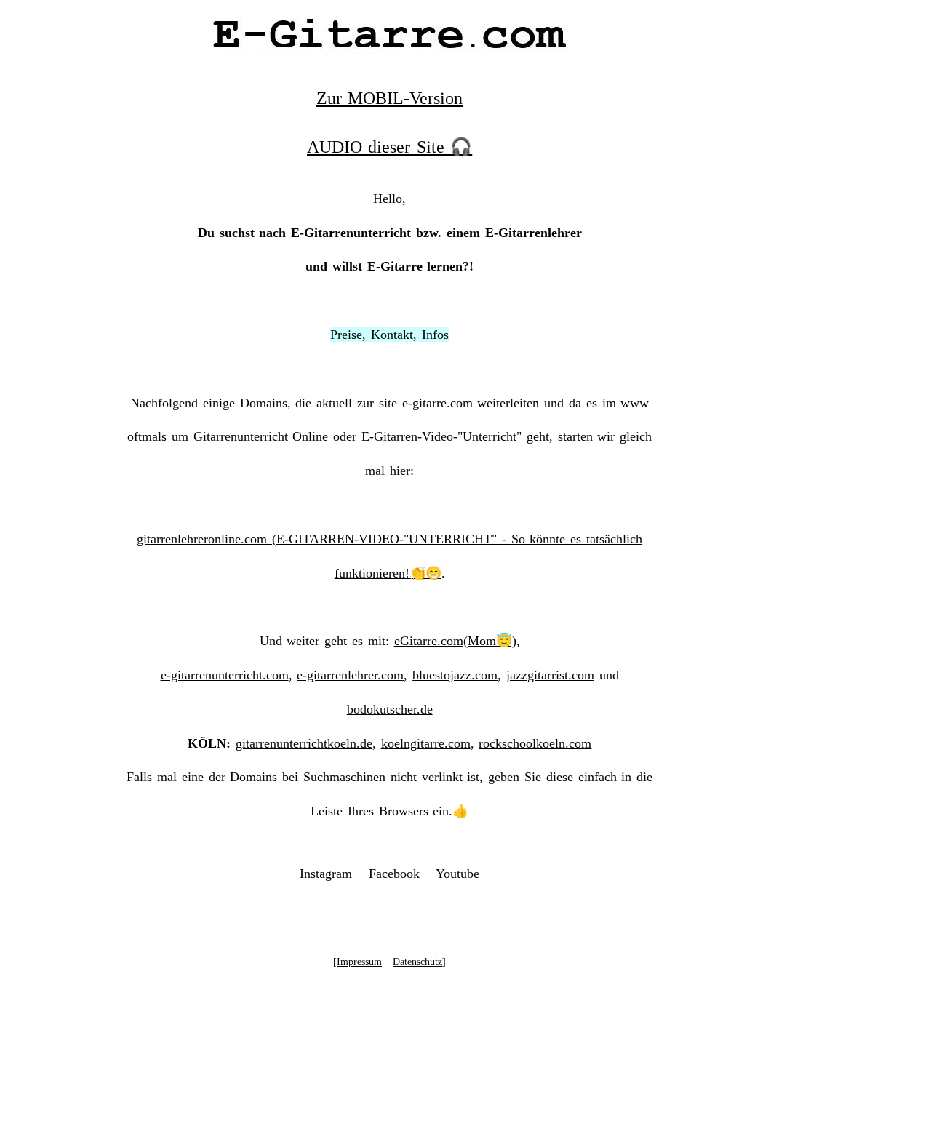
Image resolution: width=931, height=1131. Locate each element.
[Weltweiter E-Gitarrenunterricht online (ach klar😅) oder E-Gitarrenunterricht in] (389, 48)
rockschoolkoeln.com (535, 743)
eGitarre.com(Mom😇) (455, 641)
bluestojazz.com (455, 675)
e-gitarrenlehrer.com (350, 675)
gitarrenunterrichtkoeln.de (304, 743)
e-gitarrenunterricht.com (225, 675)
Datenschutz (417, 961)
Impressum (359, 961)
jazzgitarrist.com (550, 675)
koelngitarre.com (426, 743)
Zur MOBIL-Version (389, 98)
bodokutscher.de (390, 709)
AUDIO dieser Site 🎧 (389, 146)
